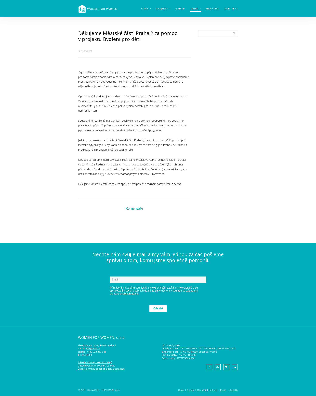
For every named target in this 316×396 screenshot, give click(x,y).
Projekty (162, 8)
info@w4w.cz (93, 348)
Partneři (213, 389)
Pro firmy (212, 8)
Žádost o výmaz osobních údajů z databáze (101, 368)
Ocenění (201, 389)
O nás (144, 8)
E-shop (180, 8)
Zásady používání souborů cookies (96, 365)
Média (194, 8)
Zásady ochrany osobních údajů (95, 362)
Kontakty (231, 8)
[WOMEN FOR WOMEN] (100, 8)
